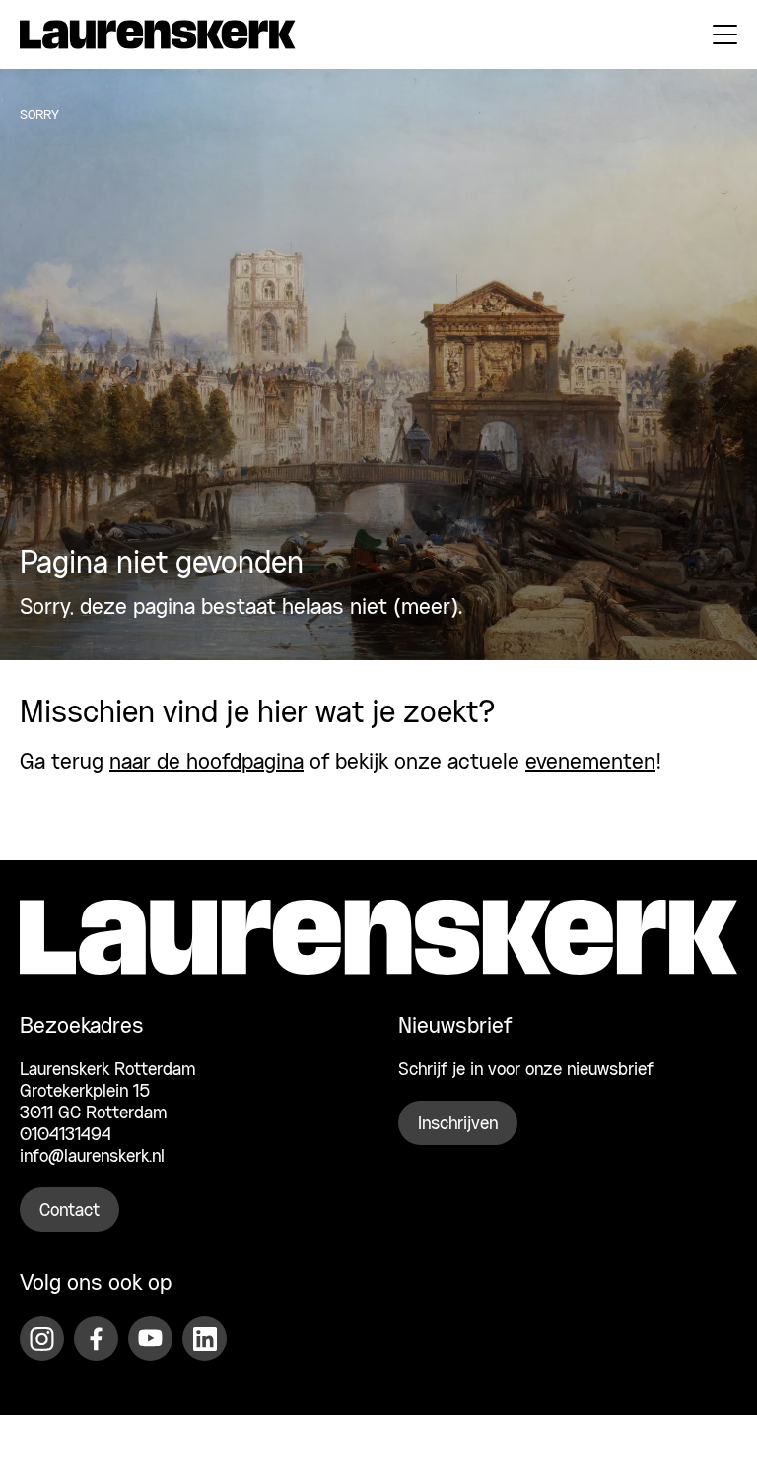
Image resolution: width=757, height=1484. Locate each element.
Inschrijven (458, 1124)
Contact (69, 1211)
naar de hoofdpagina (206, 763)
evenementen (590, 763)
